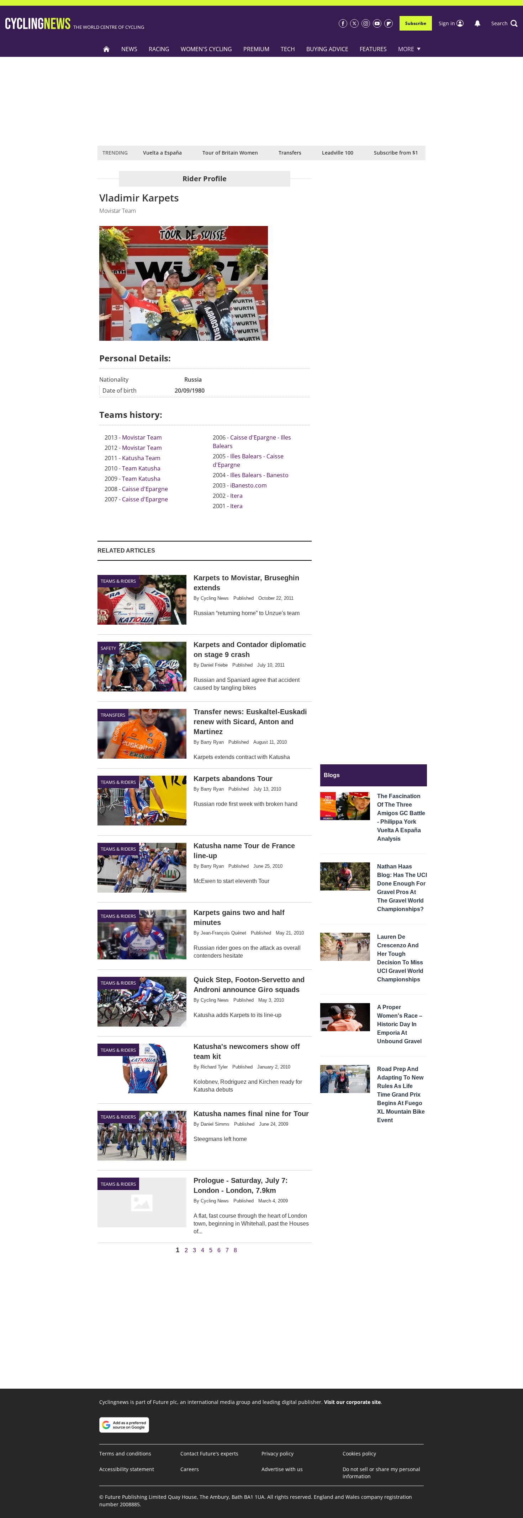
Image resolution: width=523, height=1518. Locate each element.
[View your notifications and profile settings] (477, 23)
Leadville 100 (337, 152)
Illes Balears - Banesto (259, 475)
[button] (504, 23)
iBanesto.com (248, 485)
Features (373, 49)
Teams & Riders (118, 581)
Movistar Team (142, 437)
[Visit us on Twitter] (354, 23)
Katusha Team (141, 458)
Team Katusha (141, 468)
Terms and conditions (125, 1453)
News (129, 49)
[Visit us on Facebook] (343, 23)
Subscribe (415, 23)
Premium (256, 49)
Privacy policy (278, 1453)
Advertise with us (282, 1469)
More (406, 49)
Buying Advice (327, 49)
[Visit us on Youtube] (377, 23)
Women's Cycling (206, 49)
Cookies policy (359, 1453)
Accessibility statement (126, 1469)
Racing (159, 49)
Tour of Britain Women (230, 152)
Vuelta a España (162, 152)
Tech (288, 49)
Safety (108, 648)
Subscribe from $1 (396, 152)
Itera (236, 496)
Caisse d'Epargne (145, 489)
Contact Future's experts (209, 1453)
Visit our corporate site (352, 1402)
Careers (189, 1469)
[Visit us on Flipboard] (388, 23)
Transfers (290, 152)
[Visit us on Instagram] (365, 23)
